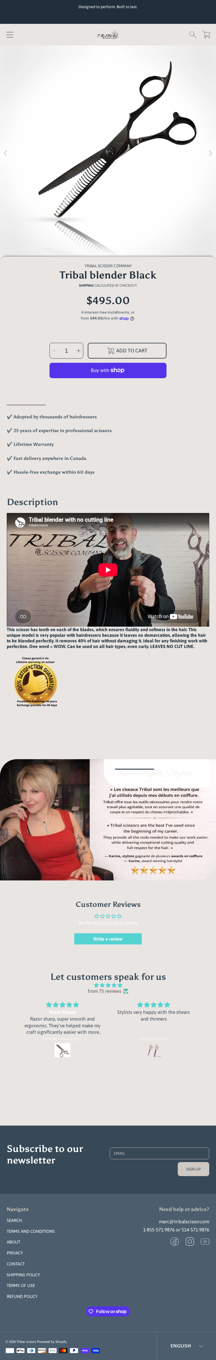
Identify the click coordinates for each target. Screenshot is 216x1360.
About (13, 1242)
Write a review (108, 938)
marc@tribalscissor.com (184, 1221)
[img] (108, 985)
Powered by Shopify (52, 1342)
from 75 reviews (104, 991)
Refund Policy (22, 1296)
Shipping (86, 285)
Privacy (15, 1253)
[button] (10, 34)
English (180, 1345)
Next (210, 153)
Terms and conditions (31, 1231)
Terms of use (21, 1285)
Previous (6, 153)
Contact (16, 1263)
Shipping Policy (23, 1274)
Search (14, 1220)
